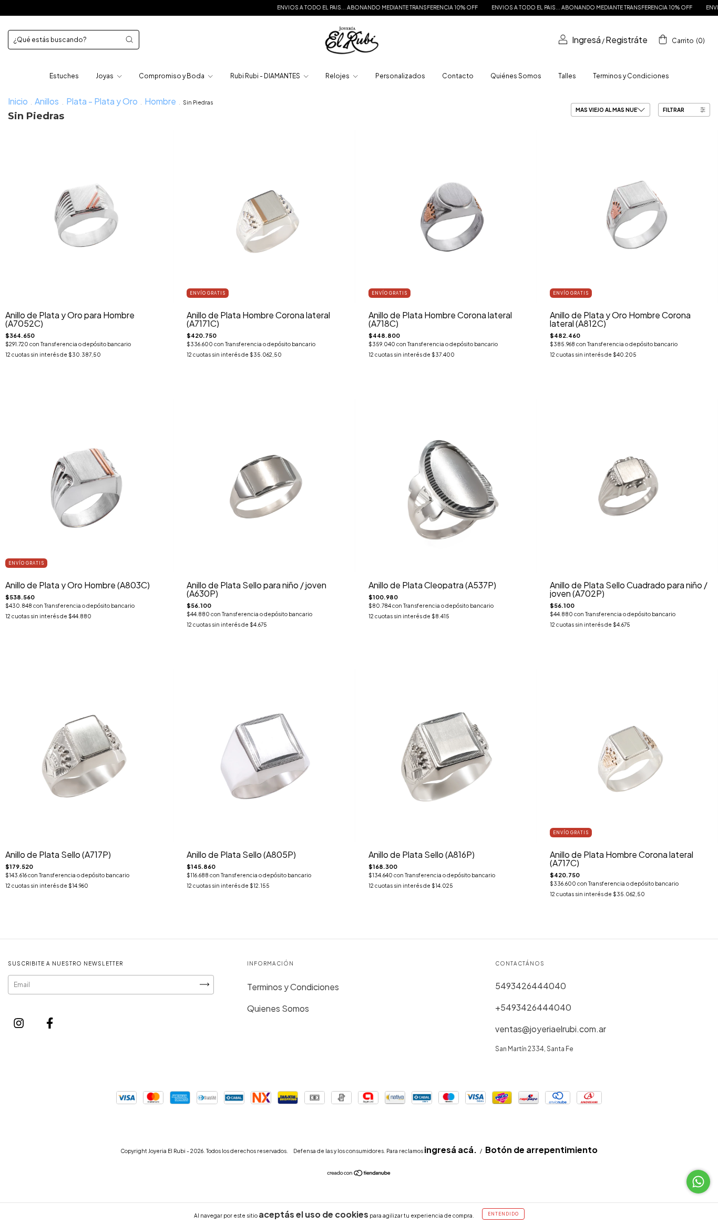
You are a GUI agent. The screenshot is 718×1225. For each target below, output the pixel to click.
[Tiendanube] (359, 1173)
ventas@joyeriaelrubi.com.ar (550, 1028)
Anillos (47, 101)
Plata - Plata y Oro (102, 101)
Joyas (105, 76)
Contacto (458, 76)
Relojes (338, 76)
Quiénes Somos (515, 76)
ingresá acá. (450, 1149)
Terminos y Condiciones (631, 76)
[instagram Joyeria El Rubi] (19, 1023)
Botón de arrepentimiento (541, 1149)
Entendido (503, 1214)
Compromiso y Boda (172, 76)
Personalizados (400, 76)
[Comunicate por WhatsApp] (698, 1181)
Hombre (160, 101)
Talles (567, 76)
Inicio (18, 101)
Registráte (627, 39)
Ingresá (586, 39)
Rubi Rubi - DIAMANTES (265, 76)
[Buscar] (129, 39)
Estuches (64, 76)
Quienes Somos (278, 1008)
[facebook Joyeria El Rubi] (49, 1023)
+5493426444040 (533, 1007)
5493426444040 (530, 985)
